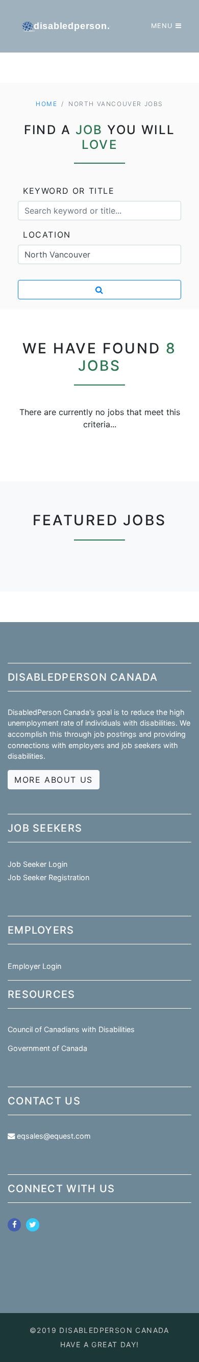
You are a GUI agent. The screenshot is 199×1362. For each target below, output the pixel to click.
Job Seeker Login (37, 864)
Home (46, 104)
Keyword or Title (69, 191)
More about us (53, 780)
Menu (162, 26)
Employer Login (34, 966)
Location (47, 234)
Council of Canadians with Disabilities (71, 1029)
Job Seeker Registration (48, 877)
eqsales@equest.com (54, 1136)
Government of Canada (47, 1048)
